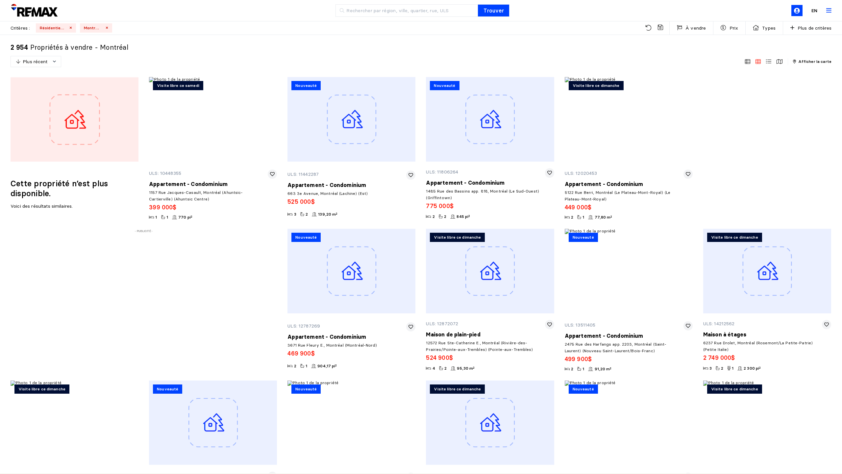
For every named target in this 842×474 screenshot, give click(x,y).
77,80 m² (603, 217)
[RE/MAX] (34, 11)
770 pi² (185, 217)
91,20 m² (603, 368)
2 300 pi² (752, 368)
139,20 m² (327, 214)
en (814, 10)
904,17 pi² (327, 365)
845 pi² (463, 216)
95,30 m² (466, 368)
